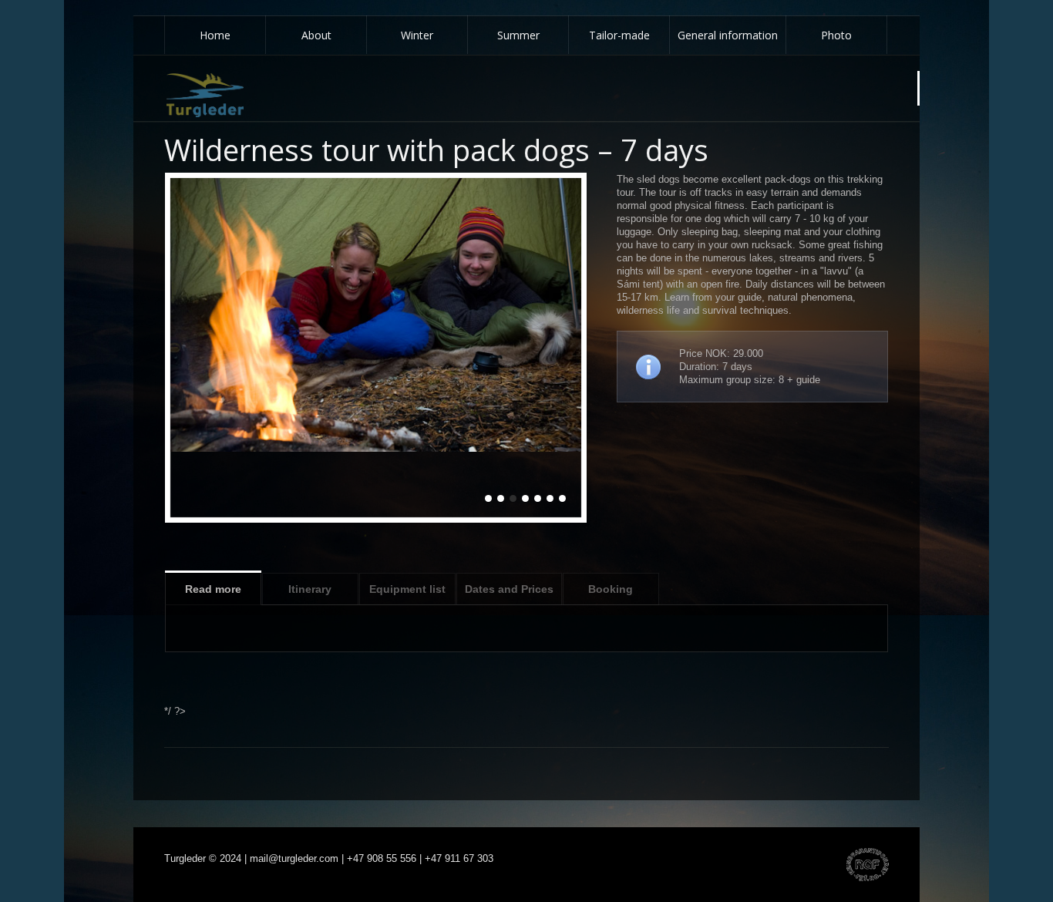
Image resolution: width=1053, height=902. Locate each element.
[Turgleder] (205, 95)
